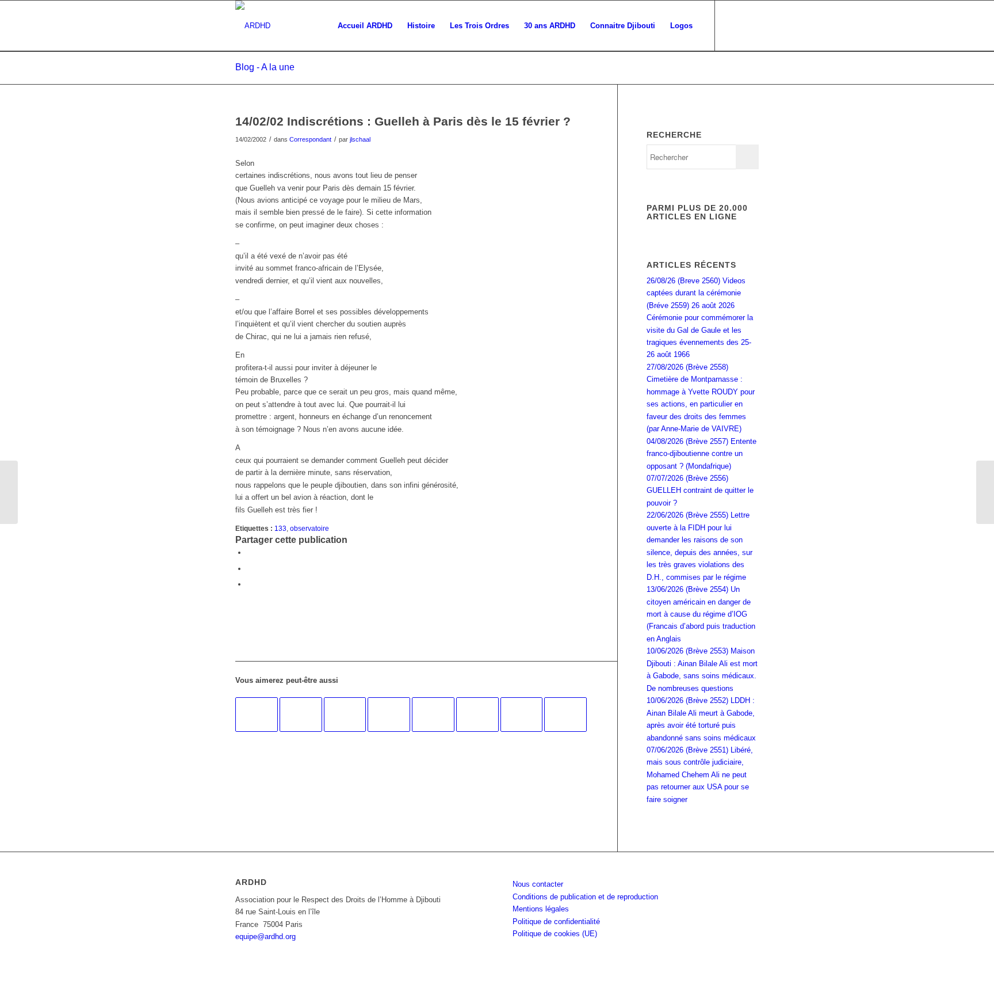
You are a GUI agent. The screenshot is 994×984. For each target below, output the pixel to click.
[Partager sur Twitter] (250, 568)
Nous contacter (538, 884)
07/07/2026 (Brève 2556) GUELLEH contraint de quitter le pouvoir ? (700, 490)
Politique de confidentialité (556, 921)
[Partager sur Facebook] (250, 552)
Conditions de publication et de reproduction (585, 896)
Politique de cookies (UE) (555, 933)
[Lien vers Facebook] (732, 25)
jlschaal (360, 139)
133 (280, 528)
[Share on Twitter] (250, 584)
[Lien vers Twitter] (750, 25)
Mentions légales (541, 909)
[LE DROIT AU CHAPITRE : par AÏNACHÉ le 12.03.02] (9, 492)
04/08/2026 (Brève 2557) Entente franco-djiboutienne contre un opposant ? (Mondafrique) (701, 453)
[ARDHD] (252, 26)
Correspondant (310, 139)
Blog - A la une (265, 67)
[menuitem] (365, 26)
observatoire (309, 528)
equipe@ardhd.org (265, 936)
